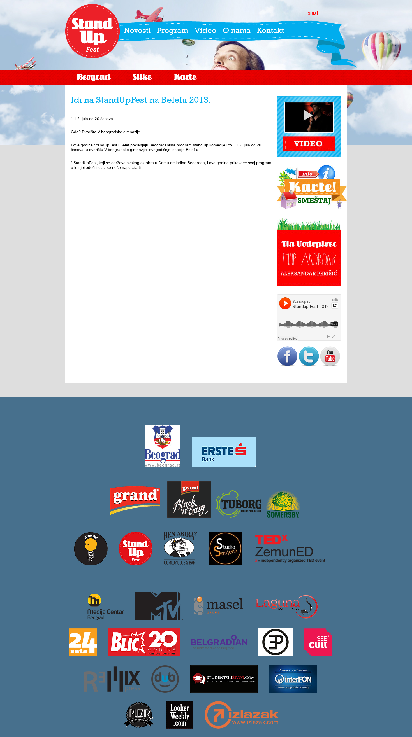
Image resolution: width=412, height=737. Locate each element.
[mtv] (159, 618)
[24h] (83, 654)
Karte (185, 77)
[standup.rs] (91, 563)
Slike (142, 77)
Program (172, 31)
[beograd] (162, 465)
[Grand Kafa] (135, 516)
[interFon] (293, 691)
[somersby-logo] (283, 516)
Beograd (93, 77)
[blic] (144, 654)
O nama (237, 31)
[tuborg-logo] (238, 516)
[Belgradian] (219, 654)
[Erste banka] (224, 465)
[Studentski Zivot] (224, 691)
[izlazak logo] (242, 726)
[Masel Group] (218, 618)
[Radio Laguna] (286, 618)
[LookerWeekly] (179, 726)
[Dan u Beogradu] (165, 691)
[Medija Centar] (103, 618)
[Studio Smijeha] (225, 563)
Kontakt (270, 31)
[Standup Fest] (92, 31)
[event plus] (275, 654)
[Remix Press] (112, 691)
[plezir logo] (138, 726)
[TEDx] (290, 563)
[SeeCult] (318, 654)
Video (205, 31)
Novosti (137, 31)
